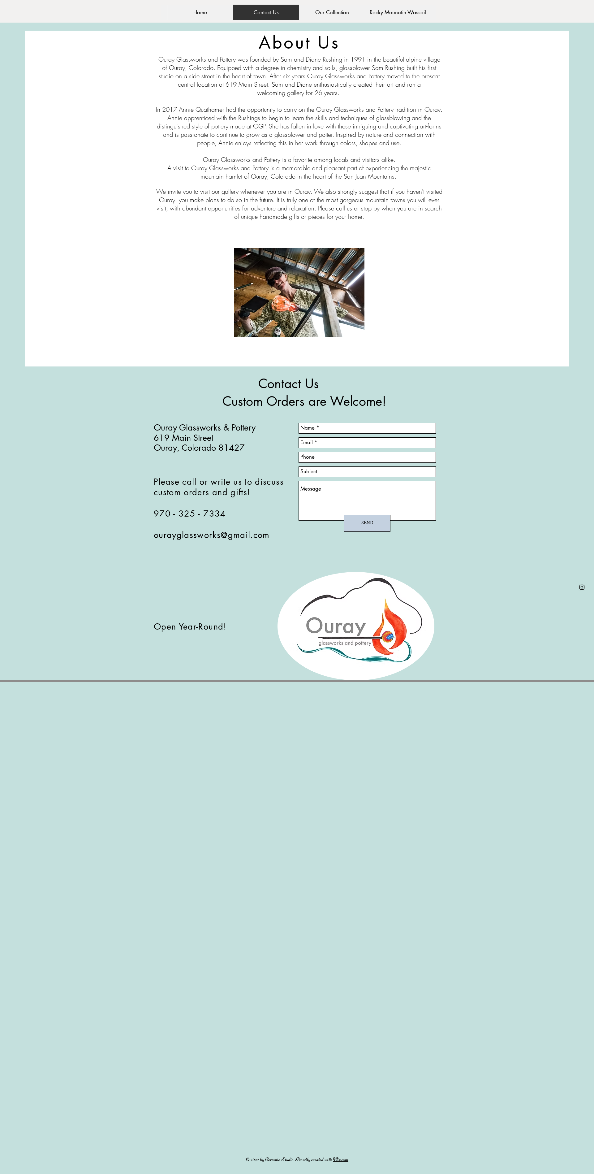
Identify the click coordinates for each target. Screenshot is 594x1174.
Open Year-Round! (190, 626)
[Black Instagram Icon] (582, 587)
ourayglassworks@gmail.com (212, 535)
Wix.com (340, 1159)
